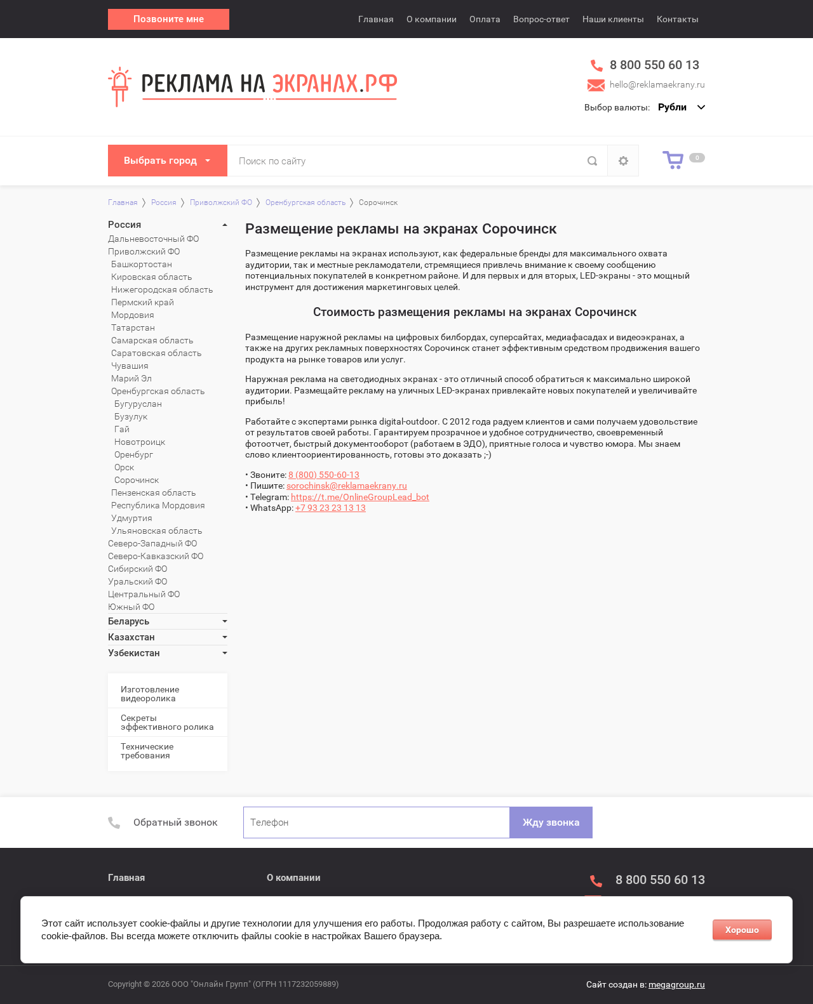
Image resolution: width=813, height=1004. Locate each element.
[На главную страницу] (252, 87)
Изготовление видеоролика (150, 693)
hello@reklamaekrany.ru (657, 84)
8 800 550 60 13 (654, 64)
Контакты (678, 19)
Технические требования (147, 750)
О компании (431, 19)
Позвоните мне (168, 19)
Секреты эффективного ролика (167, 722)
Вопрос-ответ (541, 19)
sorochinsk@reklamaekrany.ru (346, 485)
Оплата (485, 19)
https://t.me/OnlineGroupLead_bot (360, 497)
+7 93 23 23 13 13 (330, 508)
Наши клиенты (613, 19)
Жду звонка (551, 822)
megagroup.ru (676, 984)
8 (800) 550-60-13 (323, 475)
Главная (376, 19)
